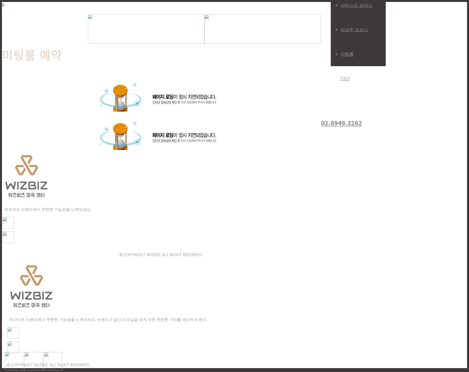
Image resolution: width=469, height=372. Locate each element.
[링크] (204, 42)
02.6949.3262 (341, 122)
